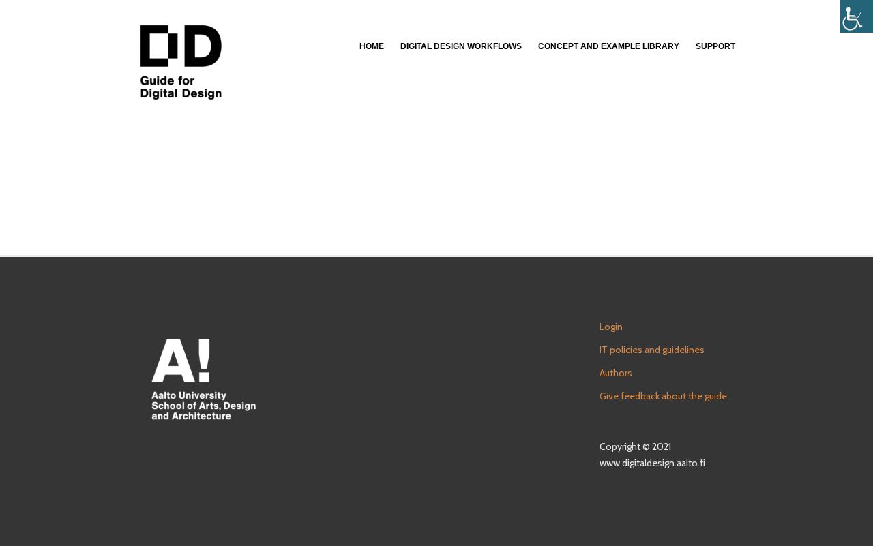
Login (611, 326)
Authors (616, 373)
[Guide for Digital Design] (181, 62)
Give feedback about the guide (663, 396)
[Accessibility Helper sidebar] (856, 16)
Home (371, 46)
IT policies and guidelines (652, 350)
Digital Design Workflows (461, 46)
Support (715, 46)
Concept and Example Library (608, 46)
